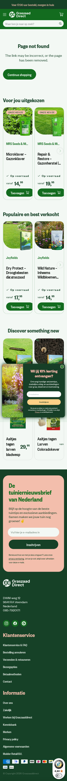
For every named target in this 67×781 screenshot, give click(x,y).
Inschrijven (44, 401)
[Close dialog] (62, 366)
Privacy (37, 412)
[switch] (58, 776)
